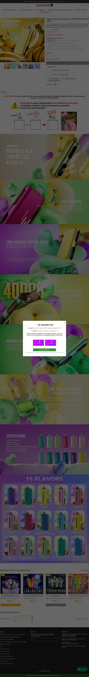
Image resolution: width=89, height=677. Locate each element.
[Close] (63, 327)
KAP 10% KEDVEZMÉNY (44, 346)
